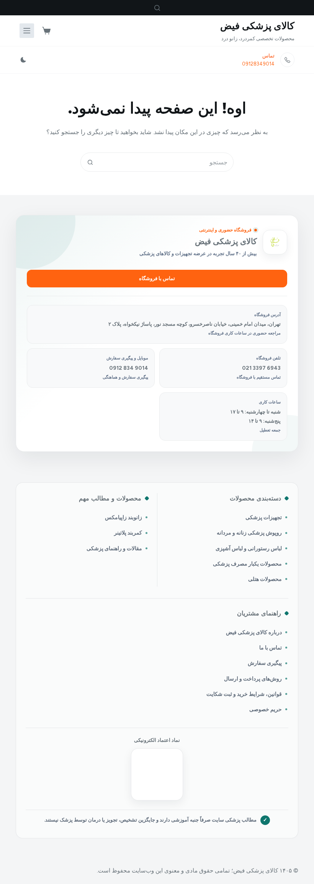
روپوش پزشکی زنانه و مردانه (249, 533)
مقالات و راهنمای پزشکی (114, 548)
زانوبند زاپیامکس (123, 517)
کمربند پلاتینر (128, 533)
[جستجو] (157, 8)
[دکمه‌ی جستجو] (90, 162)
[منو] (27, 30)
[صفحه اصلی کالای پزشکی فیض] (275, 242)
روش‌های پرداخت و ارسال (253, 679)
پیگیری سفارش (265, 663)
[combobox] (166, 162)
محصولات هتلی (265, 579)
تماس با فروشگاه (157, 278)
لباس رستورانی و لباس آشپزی (249, 548)
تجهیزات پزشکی (263, 517)
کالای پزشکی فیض (257, 25)
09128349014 (258, 64)
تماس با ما (270, 648)
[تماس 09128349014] (287, 59)
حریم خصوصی (265, 709)
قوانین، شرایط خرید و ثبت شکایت (244, 694)
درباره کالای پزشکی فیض (254, 632)
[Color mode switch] (23, 60)
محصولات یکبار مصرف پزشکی (247, 564)
